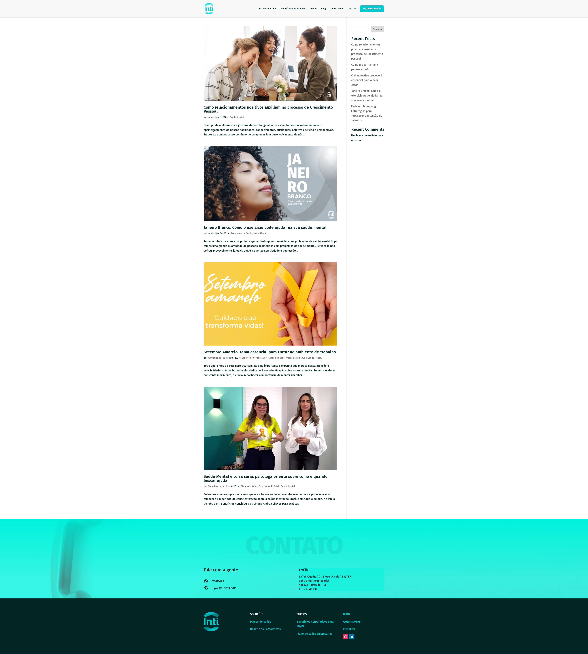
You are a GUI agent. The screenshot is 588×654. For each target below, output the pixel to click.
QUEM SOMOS (351, 621)
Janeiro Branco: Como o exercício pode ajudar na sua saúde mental (265, 227)
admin (211, 117)
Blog (323, 8)
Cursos (313, 8)
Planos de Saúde (268, 8)
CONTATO (349, 629)
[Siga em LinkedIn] (351, 636)
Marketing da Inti (216, 358)
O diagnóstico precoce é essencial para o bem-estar (366, 80)
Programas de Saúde (241, 233)
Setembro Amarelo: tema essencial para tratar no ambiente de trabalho (270, 352)
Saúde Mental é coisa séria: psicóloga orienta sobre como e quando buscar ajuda (266, 478)
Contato (351, 8)
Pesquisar (378, 29)
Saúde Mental (237, 117)
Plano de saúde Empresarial (314, 633)
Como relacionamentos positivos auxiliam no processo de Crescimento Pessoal (268, 109)
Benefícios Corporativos (293, 8)
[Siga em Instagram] (345, 636)
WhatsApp (217, 581)
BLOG (346, 614)
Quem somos (336, 8)
